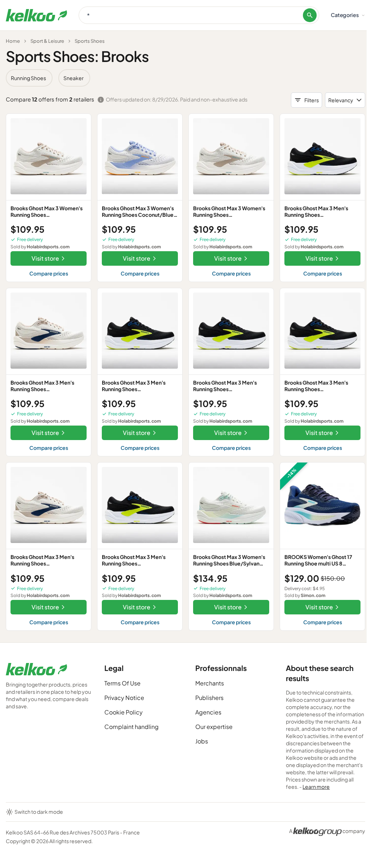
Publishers (209, 697)
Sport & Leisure (47, 41)
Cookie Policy (123, 712)
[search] (310, 15)
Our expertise (214, 726)
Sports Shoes (90, 41)
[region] (185, 78)
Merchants (209, 683)
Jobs (201, 741)
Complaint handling (131, 726)
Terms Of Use (122, 683)
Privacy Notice (124, 697)
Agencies (208, 712)
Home (13, 41)
